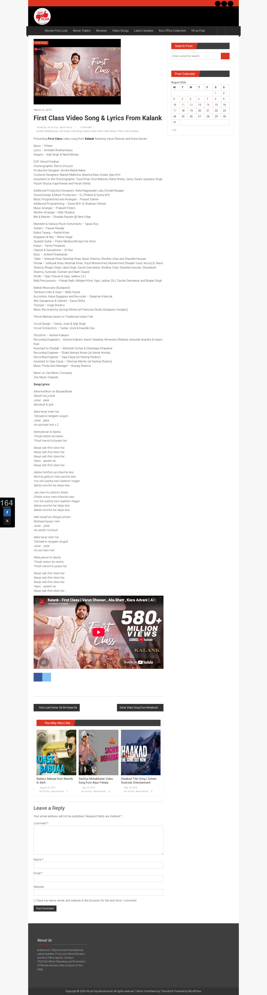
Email (38, 873)
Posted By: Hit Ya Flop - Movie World (54, 127)
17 (174, 110)
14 (208, 104)
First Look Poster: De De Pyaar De (58, 707)
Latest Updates (143, 30)
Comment (41, 823)
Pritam (121, 131)
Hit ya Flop (198, 30)
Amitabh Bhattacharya (47, 131)
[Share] (7, 513)
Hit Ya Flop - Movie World (51, 791)
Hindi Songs (41, 42)
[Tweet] (7, 521)
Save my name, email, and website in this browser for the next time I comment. (87, 900)
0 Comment (86, 127)
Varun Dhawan (132, 131)
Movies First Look (56, 30)
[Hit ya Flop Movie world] (38, 30)
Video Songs (120, 30)
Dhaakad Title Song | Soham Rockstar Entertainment (139, 780)
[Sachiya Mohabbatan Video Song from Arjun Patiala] (98, 752)
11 (183, 104)
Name (38, 859)
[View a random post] (229, 31)
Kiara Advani (97, 131)
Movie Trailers (82, 30)
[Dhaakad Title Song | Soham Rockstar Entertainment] (141, 752)
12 (191, 104)
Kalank (87, 131)
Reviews (101, 30)
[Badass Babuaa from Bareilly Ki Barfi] (56, 752)
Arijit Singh (64, 131)
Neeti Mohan (110, 131)
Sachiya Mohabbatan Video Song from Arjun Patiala (96, 780)
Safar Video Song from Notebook (139, 707)
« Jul (173, 129)
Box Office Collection (172, 30)
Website (39, 887)
